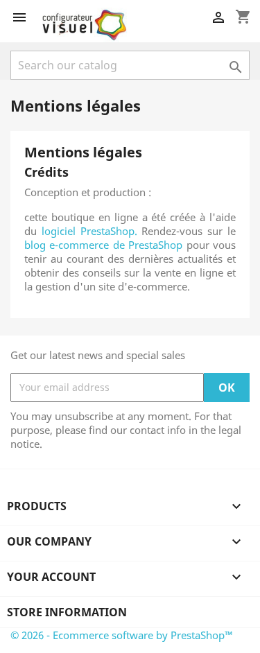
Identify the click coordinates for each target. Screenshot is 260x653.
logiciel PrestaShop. (92, 231)
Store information (67, 612)
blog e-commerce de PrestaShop (103, 245)
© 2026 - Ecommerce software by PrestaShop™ (121, 635)
